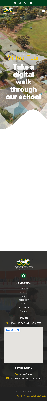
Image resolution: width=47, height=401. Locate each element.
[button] (43, 11)
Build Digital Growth (38, 396)
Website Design (23, 396)
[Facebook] (14, 3)
